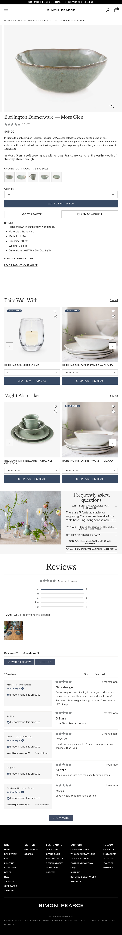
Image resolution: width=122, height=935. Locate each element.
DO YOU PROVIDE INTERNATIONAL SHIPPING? (90, 549)
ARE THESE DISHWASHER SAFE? (83, 535)
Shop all (9, 891)
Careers (51, 872)
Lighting (9, 863)
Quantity (9, 188)
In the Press (53, 868)
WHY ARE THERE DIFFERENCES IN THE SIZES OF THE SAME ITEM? (90, 528)
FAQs (73, 868)
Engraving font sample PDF (98, 520)
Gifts (7, 850)
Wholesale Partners (83, 854)
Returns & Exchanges (83, 877)
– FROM (32, 380)
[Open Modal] (6, 10)
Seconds (9, 882)
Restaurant (31, 850)
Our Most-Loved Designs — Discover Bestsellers (61, 2)
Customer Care (80, 850)
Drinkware (10, 854)
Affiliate (76, 882)
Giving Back (53, 854)
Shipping (75, 872)
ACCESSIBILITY (32, 920)
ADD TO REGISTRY (32, 214)
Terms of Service (53, 920)
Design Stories (54, 863)
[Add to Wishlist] (55, 311)
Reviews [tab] (12, 654)
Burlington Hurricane (21, 365)
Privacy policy (13, 920)
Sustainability (54, 859)
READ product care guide (20, 265)
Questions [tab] (31, 654)
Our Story (52, 850)
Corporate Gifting (82, 863)
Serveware (10, 868)
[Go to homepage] (61, 10)
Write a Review (22, 663)
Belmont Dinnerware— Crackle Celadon (28, 462)
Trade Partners (80, 859)
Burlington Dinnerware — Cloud (87, 365)
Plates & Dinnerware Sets (27, 20)
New (6, 877)
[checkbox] (9, 177)
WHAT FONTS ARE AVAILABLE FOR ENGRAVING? (90, 506)
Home (7, 20)
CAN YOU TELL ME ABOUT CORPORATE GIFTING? (90, 542)
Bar (6, 859)
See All (114, 300)
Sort (87, 674)
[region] (14, 630)
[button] (112, 106)
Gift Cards (10, 886)
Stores (28, 854)
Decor (8, 872)
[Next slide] (112, 345)
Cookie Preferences (76, 920)
